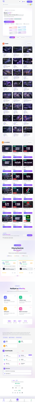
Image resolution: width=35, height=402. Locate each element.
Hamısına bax (29, 43)
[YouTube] (22, 393)
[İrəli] (26, 235)
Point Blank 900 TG (5, 180)
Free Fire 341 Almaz (15, 180)
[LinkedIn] (20, 393)
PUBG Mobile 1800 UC (16, 222)
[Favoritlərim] (20, 2)
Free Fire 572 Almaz (5, 208)
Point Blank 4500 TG (5, 222)
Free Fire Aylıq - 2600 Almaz (27, 180)
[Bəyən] (13, 274)
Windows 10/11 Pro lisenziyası (17, 194)
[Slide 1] (15, 276)
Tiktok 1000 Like (26, 194)
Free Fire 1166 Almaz (16, 208)
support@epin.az (8, 373)
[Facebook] (13, 393)
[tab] (12, 37)
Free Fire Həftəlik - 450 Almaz (17, 166)
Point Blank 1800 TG (5, 194)
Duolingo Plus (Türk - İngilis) (27, 222)
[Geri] (24, 235)
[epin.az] (4, 1)
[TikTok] (17, 393)
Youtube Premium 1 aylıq (27, 208)
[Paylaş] (15, 274)
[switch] (31, 4)
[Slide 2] (17, 276)
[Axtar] (28, 4)
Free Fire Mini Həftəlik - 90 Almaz (27, 167)
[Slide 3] (20, 276)
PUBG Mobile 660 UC (5, 166)
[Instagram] (15, 393)
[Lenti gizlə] (14, 400)
